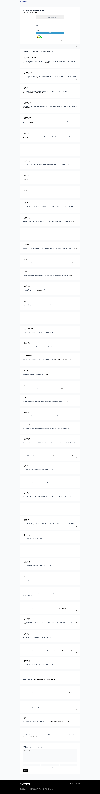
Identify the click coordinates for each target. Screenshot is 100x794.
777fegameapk (26, 244)
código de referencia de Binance (30, 57)
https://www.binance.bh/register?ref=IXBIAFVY (60, 721)
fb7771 (25, 160)
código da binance (27, 673)
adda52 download (27, 117)
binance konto (27, 717)
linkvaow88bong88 (27, 102)
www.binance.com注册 (28, 355)
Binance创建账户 (27, 688)
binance (25, 451)
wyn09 (25, 397)
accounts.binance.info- (28, 189)
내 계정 (61, 1)
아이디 (37, 21)
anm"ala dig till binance (28, 547)
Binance (25, 730)
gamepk (25, 258)
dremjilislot (26, 703)
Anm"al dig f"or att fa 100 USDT (30, 575)
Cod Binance (26, 300)
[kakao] (37, 37)
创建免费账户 (26, 604)
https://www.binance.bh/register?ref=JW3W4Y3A (63, 650)
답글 (76, 64)
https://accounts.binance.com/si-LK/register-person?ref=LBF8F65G (36, 62)
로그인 (78, 1)
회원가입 (62, 40)
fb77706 (25, 147)
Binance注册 (26, 202)
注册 (24, 534)
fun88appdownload (28, 72)
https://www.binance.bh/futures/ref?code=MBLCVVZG (44, 679)
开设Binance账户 (27, 342)
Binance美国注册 (27, 438)
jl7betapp (26, 370)
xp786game (26, 285)
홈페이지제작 (66, 1)
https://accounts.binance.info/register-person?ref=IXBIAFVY (62, 455)
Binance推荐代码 (27, 424)
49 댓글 (24, 12)
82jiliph (25, 384)
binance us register (28, 174)
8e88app (25, 217)
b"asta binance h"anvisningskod (30, 505)
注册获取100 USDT (27, 478)
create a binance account (29, 411)
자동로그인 (39, 30)
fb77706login (26, 132)
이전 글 (22, 46)
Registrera (26, 465)
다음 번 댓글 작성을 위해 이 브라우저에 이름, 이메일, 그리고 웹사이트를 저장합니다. (39, 767)
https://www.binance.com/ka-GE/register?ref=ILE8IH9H (33, 92)
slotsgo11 (26, 271)
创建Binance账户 (27, 519)
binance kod (26, 87)
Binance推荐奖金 (27, 618)
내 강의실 (57, 1)
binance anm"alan (27, 561)
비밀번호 (37, 25)
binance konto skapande (28, 590)
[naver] (40, 37)
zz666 (25, 231)
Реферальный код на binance (29, 315)
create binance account (28, 328)
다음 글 (78, 46)
